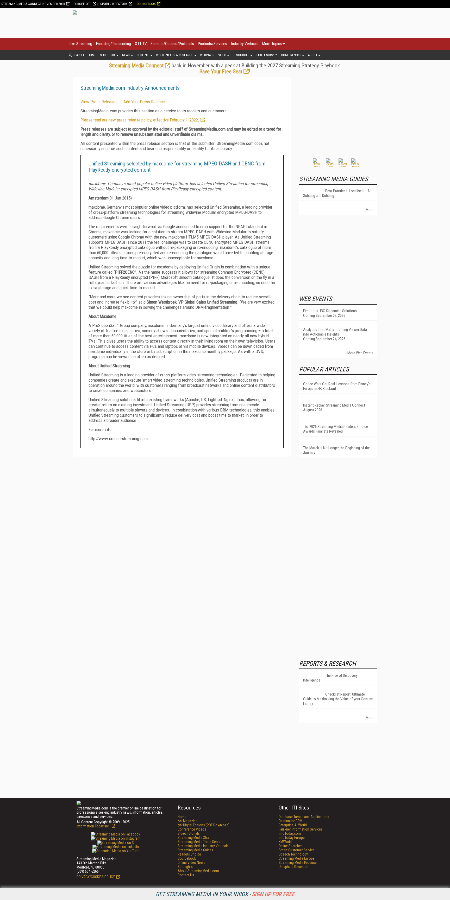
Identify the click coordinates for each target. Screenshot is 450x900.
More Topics (272, 43)
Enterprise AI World (293, 825)
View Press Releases (98, 101)
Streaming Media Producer (298, 862)
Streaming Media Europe (297, 858)
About (312, 55)
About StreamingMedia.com (198, 871)
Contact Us (186, 875)
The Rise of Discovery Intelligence (330, 678)
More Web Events (360, 353)
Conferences (291, 55)
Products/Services (212, 43)
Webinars (207, 55)
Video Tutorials (189, 833)
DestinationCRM (290, 821)
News (126, 55)
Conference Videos (192, 829)
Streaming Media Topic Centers (200, 842)
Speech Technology (293, 854)
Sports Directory (114, 4)
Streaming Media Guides (195, 850)
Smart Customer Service (297, 850)
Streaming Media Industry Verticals (203, 846)
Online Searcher (290, 846)
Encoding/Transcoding (113, 43)
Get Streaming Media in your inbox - (225, 894)
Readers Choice (189, 854)
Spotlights (185, 867)
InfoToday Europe (292, 837)
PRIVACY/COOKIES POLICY (96, 877)
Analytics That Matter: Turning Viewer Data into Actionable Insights (335, 332)
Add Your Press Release (144, 101)
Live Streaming (80, 43)
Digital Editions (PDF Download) (203, 825)
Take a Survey (266, 55)
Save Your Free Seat (220, 71)
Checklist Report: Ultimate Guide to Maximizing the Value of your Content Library (338, 699)
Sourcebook (146, 4)
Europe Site (82, 4)
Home (92, 55)
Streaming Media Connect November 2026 (33, 4)
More (369, 209)
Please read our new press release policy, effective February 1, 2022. (139, 120)
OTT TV (141, 43)
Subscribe (108, 55)
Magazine (187, 821)
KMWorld (285, 842)
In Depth (143, 55)
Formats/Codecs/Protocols (172, 43)
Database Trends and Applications (304, 817)
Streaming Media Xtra (193, 837)
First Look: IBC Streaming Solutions (330, 310)
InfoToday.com (290, 833)
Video (222, 55)
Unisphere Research (293, 867)
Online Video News (191, 862)
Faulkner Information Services (301, 829)
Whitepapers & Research (174, 55)
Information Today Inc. (93, 826)
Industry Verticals (244, 43)
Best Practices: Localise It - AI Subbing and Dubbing (337, 193)
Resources (241, 55)
